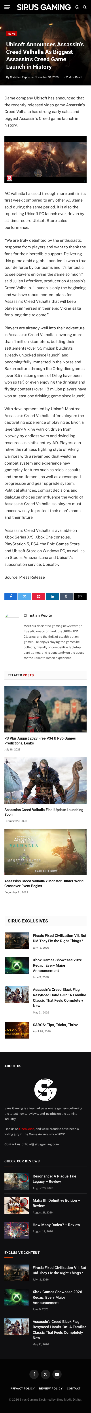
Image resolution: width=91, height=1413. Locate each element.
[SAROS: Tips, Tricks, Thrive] (17, 1030)
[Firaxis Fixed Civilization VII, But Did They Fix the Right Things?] (17, 940)
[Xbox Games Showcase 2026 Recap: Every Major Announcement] (17, 965)
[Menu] (7, 7)
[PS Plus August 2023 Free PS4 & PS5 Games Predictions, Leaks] (45, 709)
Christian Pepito (20, 77)
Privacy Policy (22, 1388)
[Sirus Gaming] (44, 7)
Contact (74, 1388)
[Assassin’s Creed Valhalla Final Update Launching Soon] (45, 780)
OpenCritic (26, 1129)
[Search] (84, 7)
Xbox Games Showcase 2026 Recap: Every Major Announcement (57, 965)
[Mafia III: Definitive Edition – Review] (16, 1205)
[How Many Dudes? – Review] (16, 1230)
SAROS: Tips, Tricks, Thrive (55, 1025)
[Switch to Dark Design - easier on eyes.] (77, 7)
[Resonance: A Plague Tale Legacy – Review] (16, 1181)
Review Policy (51, 1388)
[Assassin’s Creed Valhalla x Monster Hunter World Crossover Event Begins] (45, 852)
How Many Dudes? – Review (56, 1225)
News (11, 33)
